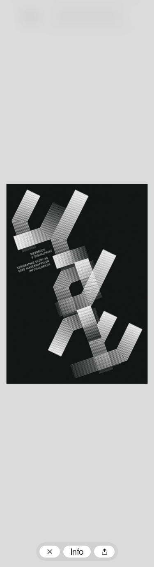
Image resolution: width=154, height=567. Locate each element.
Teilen (104, 552)
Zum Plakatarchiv (49, 552)
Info (77, 552)
